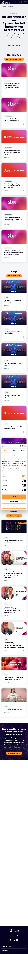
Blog (13, 45)
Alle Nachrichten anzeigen (14, 59)
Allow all (14, 496)
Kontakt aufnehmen (14, 753)
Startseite (4, 6)
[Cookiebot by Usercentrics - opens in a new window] (20, 446)
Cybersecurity (6, 946)
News (9, 45)
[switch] (24, 481)
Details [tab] (14, 450)
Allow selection (14, 501)
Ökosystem (5, 950)
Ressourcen (10, 6)
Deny (14, 506)
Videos (18, 45)
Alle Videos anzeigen (14, 516)
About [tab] (23, 450)
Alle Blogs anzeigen (14, 276)
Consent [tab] (5, 450)
